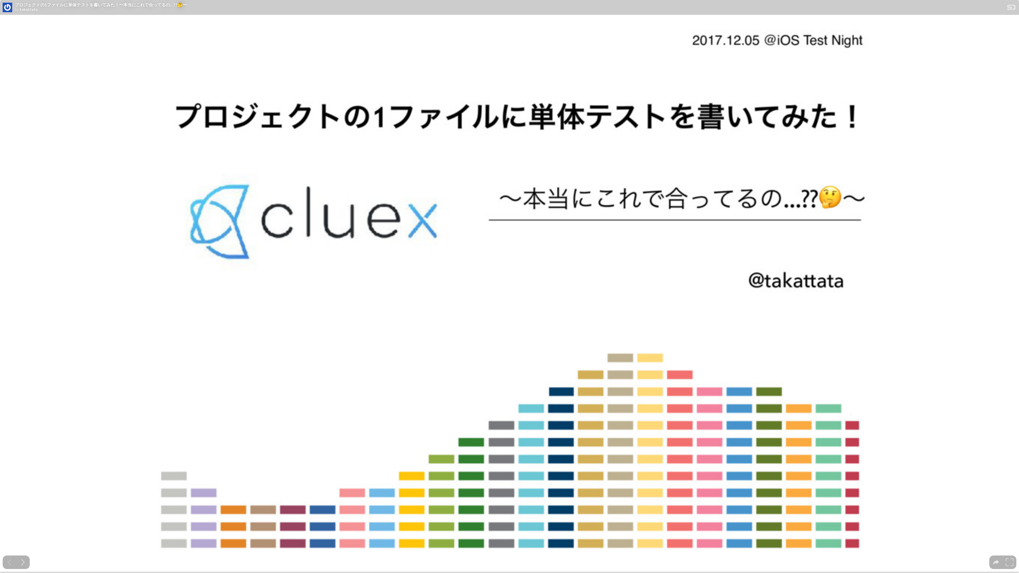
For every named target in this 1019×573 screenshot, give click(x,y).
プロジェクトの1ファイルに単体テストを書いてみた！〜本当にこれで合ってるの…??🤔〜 (101, 5)
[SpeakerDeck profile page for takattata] (7, 8)
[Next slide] (23, 562)
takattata (29, 9)
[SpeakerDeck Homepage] (1011, 8)
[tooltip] (996, 562)
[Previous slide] (9, 562)
